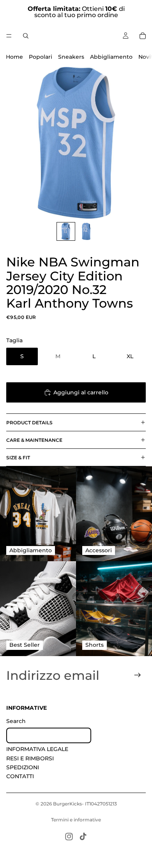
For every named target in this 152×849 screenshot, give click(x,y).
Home (14, 56)
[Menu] (9, 36)
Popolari (40, 56)
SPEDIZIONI (22, 767)
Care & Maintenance (34, 440)
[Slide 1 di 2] (65, 231)
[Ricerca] (25, 35)
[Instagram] (69, 836)
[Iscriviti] (137, 675)
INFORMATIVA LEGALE (37, 749)
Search (16, 721)
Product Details (29, 422)
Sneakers (71, 56)
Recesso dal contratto (48, 735)
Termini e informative (76, 820)
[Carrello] (142, 35)
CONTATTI (20, 776)
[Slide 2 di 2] (86, 231)
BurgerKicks (67, 804)
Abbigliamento (111, 56)
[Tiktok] (83, 836)
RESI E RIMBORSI (30, 757)
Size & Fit (18, 457)
